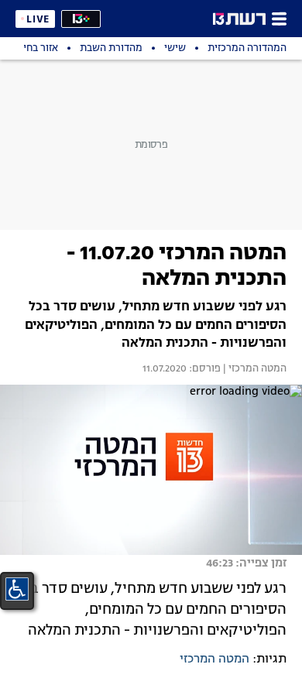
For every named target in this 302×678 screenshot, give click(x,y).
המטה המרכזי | (254, 369)
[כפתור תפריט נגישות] (17, 589)
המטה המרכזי (214, 659)
